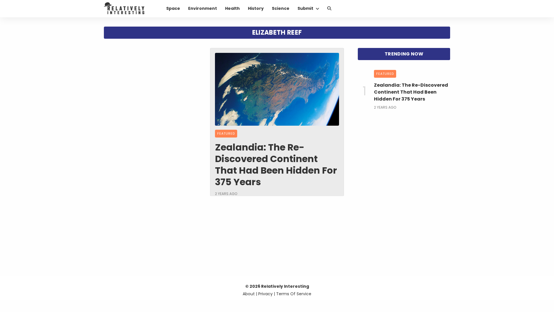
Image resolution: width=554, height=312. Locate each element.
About (249, 294)
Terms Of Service (293, 294)
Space (173, 8)
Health (232, 8)
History (256, 8)
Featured (226, 133)
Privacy (265, 294)
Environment (202, 8)
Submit (305, 8)
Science (280, 8)
